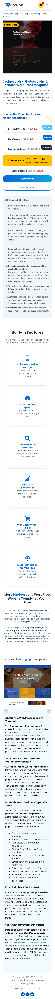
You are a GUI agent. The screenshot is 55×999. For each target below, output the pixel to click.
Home (5, 14)
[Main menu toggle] (47, 5)
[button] (6, 711)
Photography (14, 14)
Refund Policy (16, 980)
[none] (27, 988)
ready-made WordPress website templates (24, 734)
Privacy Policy (27, 983)
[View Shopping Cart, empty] (41, 5)
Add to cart (27, 178)
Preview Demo (27, 187)
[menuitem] (27, 988)
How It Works (40, 914)
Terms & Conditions (34, 980)
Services (20, 945)
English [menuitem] (21, 988)
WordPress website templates (33, 942)
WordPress (10, 895)
